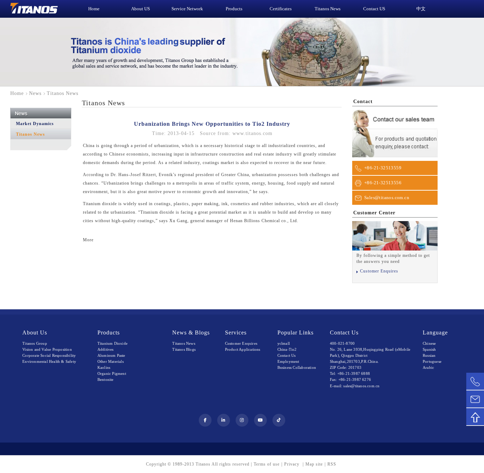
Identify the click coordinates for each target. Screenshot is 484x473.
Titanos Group (34, 343)
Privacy (292, 464)
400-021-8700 (342, 343)
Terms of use (267, 464)
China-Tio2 (287, 349)
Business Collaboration (296, 367)
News (35, 93)
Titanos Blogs (184, 349)
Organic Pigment (111, 373)
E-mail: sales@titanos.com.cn (355, 386)
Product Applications (242, 349)
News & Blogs (191, 333)
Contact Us (286, 355)
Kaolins (103, 367)
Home (17, 93)
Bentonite (105, 379)
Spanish (429, 349)
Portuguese (432, 361)
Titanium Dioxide (112, 343)
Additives (105, 349)
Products (108, 333)
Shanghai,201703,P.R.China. (354, 361)
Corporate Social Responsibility (49, 355)
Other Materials (110, 361)
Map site (314, 464)
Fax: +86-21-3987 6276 (350, 379)
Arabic (428, 367)
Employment (288, 361)
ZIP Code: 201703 (345, 367)
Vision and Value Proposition (47, 349)
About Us (34, 333)
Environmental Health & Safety (49, 361)
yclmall (283, 343)
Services (236, 333)
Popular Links (295, 333)
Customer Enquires (379, 271)
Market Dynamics (35, 123)
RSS (331, 464)
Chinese (429, 343)
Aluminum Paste (111, 355)
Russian (429, 355)
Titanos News (30, 134)
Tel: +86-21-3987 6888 (350, 373)
